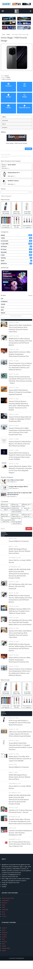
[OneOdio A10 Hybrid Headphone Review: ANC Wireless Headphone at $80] (4, 829)
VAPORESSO (5, 900)
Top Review (4, 534)
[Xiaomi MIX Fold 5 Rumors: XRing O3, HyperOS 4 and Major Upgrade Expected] (4, 389)
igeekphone (21, 958)
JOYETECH (16, 263)
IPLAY (3, 914)
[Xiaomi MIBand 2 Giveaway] (4, 540)
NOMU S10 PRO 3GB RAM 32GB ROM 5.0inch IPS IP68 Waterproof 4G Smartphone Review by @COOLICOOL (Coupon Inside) (19, 573)
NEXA (3, 907)
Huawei (17, 161)
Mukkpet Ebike (6, 948)
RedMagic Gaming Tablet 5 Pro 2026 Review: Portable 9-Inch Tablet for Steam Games (20, 611)
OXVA (3, 905)
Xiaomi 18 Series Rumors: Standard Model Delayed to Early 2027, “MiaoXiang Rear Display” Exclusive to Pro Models (19, 405)
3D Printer (16, 246)
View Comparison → (12, 482)
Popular (3, 532)
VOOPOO (4, 903)
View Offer (28, 148)
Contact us (5, 874)
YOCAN (3, 304)
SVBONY (4, 928)
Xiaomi (3, 313)
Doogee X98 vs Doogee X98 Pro (18, 486)
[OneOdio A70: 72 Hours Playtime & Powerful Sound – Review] (4, 809)
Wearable (16, 252)
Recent (3, 712)
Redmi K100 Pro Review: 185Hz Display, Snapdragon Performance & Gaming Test (19, 354)
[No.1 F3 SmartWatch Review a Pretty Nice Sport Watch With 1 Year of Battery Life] (4, 841)
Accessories (16, 241)
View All (30, 295)
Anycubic (4, 941)
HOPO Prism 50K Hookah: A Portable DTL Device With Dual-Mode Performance (20, 723)
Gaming (16, 258)
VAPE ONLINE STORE (8, 898)
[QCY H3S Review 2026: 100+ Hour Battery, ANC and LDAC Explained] (4, 583)
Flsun (3, 939)
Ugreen (4, 950)
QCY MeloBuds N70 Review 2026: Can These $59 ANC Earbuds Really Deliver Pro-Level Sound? (20, 622)
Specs (4, 124)
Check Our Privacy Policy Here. (10, 876)
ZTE (2, 298)
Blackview (4, 932)
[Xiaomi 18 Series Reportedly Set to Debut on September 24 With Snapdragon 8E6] (4, 416)
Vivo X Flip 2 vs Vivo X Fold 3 (15, 480)
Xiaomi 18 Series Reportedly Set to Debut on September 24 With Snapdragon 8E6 (20, 419)
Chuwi (3, 930)
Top (2, 715)
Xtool (2, 307)
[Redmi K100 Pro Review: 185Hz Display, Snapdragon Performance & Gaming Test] (4, 351)
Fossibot (4, 934)
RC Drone (16, 249)
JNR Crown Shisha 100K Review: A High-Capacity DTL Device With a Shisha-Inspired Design (20, 734)
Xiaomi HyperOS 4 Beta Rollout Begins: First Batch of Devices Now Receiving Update (20, 444)
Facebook (4, 884)
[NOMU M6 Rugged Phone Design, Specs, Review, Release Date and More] (4, 548)
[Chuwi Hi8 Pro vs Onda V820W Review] (4, 559)
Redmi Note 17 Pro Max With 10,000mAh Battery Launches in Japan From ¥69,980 (20, 759)
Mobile (8, 77)
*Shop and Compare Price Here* (11, 882)
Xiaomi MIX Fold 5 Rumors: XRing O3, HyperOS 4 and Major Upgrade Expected (20, 392)
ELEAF (16, 260)
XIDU (2, 310)
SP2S (3, 912)
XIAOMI (3, 320)
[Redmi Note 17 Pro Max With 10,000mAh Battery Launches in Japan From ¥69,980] (4, 755)
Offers (4, 117)
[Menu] (3, 11)
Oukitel (4, 946)
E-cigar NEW (16, 243)
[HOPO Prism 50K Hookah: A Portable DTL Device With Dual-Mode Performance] (4, 719)
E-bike (16, 255)
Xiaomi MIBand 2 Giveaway (19, 541)
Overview (5, 120)
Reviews (4, 127)
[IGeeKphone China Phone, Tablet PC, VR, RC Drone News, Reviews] (16, 11)
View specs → (5, 168)
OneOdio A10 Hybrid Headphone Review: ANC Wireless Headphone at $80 (20, 833)
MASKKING (5, 909)
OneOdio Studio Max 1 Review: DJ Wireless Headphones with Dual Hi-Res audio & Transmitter (20, 821)
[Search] (30, 11)
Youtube (4, 886)
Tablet (16, 238)
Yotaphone (4, 301)
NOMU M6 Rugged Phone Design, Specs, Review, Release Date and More (19, 551)
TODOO (4, 916)
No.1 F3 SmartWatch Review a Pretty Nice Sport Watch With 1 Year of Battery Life (20, 844)
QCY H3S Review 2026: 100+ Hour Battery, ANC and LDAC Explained (20, 586)
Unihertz (4, 937)
